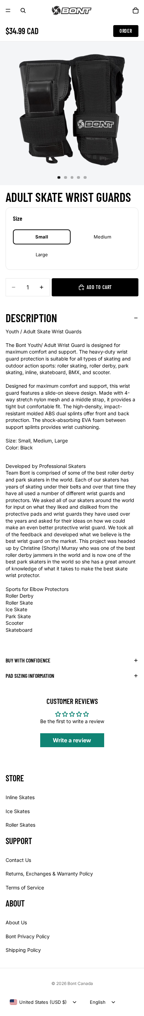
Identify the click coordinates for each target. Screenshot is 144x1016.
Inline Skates (20, 797)
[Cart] (135, 10)
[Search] (23, 10)
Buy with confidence (28, 660)
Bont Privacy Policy (28, 936)
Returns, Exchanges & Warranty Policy (49, 874)
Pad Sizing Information (30, 675)
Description (31, 317)
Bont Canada (80, 983)
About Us (16, 922)
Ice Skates (18, 811)
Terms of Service (25, 887)
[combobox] (38, 1002)
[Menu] (8, 10)
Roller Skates (20, 825)
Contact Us (18, 860)
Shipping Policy (23, 950)
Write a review (72, 740)
